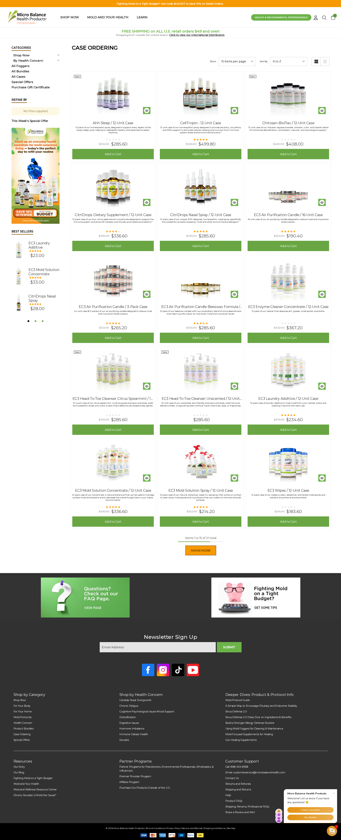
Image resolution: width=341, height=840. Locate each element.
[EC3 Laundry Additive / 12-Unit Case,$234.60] (288, 371)
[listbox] (288, 61)
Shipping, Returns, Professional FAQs (247, 806)
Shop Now (19, 700)
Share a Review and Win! (240, 812)
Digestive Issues (129, 722)
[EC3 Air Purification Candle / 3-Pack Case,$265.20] (113, 279)
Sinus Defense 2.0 (236, 711)
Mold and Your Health (26, 783)
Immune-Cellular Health (133, 734)
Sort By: (264, 61)
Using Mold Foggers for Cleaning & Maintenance (254, 728)
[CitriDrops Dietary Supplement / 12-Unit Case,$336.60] (113, 187)
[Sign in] (315, 16)
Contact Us (232, 778)
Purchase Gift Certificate (31, 87)
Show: (213, 61)
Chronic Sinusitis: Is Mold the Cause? (34, 795)
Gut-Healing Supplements (241, 740)
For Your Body (21, 705)
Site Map (231, 828)
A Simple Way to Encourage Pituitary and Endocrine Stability (261, 705)
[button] (35, 176)
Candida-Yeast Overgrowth (135, 700)
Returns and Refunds (238, 783)
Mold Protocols (22, 717)
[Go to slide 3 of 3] (43, 321)
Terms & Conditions (155, 828)
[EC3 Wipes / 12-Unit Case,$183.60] (288, 463)
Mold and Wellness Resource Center (35, 789)
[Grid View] (316, 61)
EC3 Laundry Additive (39, 245)
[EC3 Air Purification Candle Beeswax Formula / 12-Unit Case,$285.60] (201, 279)
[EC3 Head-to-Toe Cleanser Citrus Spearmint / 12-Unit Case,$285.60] (113, 371)
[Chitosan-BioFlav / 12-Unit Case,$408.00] (288, 95)
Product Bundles (23, 728)
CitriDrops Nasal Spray (42, 298)
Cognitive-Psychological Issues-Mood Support (146, 711)
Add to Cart (113, 154)
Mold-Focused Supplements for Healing (249, 734)
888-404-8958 (239, 766)
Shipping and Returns (238, 789)
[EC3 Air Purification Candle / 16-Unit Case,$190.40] (288, 187)
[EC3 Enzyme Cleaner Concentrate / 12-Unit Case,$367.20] (288, 279)
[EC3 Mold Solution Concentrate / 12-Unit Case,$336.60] (113, 463)
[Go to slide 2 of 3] (35, 321)
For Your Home (22, 711)
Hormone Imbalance (131, 728)
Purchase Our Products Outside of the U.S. (144, 787)
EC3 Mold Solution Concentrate (43, 272)
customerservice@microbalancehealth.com (259, 772)
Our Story (19, 766)
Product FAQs (233, 801)
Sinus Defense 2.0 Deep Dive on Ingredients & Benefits (258, 717)
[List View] (325, 61)
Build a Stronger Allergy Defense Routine (249, 722)
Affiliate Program (129, 782)
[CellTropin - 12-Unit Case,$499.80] (201, 95)
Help (228, 795)
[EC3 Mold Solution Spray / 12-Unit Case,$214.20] (201, 463)
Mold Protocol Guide (237, 700)
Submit (229, 647)
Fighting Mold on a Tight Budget (33, 778)
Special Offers (21, 740)
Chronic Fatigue (128, 705)
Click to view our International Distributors (196, 35)
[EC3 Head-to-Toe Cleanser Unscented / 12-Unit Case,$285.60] (201, 371)
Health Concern (22, 722)
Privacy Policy (173, 828)
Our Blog (18, 772)
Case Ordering (22, 734)
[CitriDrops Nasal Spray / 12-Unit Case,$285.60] (201, 187)
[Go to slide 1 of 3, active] (28, 321)
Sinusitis (124, 740)
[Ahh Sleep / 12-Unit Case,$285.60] (113, 95)
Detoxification (127, 717)
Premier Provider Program (135, 776)
